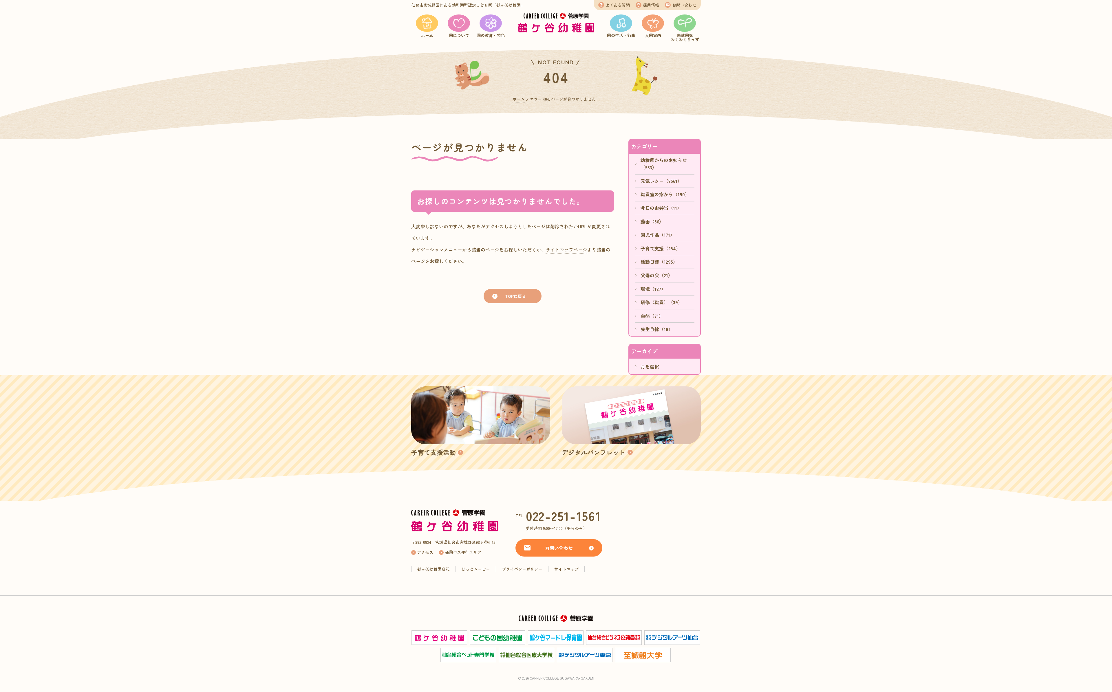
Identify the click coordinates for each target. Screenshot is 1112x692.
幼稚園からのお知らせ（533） (664, 164)
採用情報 (651, 5)
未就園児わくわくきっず (685, 37)
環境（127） (653, 288)
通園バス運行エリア (463, 552)
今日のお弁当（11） (661, 207)
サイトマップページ (566, 249)
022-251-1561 (563, 515)
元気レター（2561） (661, 180)
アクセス (425, 552)
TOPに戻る (515, 296)
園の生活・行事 (621, 35)
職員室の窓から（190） (665, 194)
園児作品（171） (658, 234)
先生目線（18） (657, 329)
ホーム (427, 35)
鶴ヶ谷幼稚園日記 (433, 569)
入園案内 (653, 35)
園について (459, 35)
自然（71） (652, 315)
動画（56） (652, 221)
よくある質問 (618, 5)
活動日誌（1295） (659, 261)
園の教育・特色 (491, 35)
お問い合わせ (684, 5)
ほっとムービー (476, 569)
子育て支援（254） (661, 248)
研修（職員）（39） (662, 302)
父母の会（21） (657, 275)
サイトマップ (566, 569)
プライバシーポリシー (522, 569)
